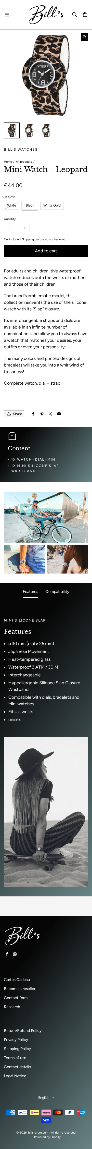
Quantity (10, 219)
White (11, 205)
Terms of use (15, 1057)
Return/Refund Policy (22, 1030)
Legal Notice (15, 1076)
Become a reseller (19, 988)
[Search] (74, 15)
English (43, 1098)
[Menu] (7, 15)
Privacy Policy (16, 1039)
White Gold (52, 205)
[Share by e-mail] (59, 414)
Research (12, 1006)
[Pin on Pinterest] (42, 414)
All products (24, 161)
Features (30, 591)
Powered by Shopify (47, 1137)
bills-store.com (38, 1132)
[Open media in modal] (84, 37)
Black (30, 205)
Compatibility (57, 591)
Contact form (16, 997)
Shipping (28, 239)
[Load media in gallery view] (12, 130)
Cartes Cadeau (17, 979)
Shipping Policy (17, 1048)
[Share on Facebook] (33, 414)
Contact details (17, 1066)
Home (8, 161)
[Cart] (85, 15)
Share (17, 414)
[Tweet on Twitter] (50, 414)
